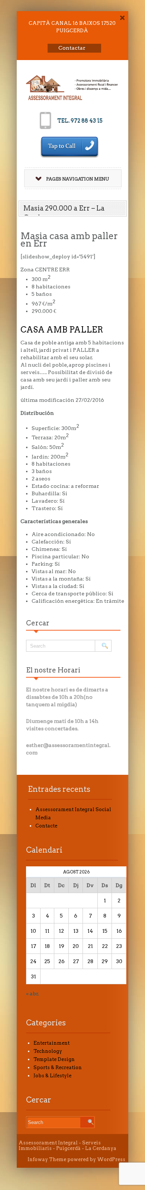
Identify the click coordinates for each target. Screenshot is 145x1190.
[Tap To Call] (69, 147)
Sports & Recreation (57, 1067)
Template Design (54, 1059)
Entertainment (51, 1043)
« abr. (32, 993)
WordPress (111, 1159)
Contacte (46, 826)
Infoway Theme (47, 1159)
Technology (47, 1051)
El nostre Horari (53, 670)
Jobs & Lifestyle (52, 1075)
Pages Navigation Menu (77, 179)
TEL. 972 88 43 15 (80, 120)
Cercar (37, 623)
